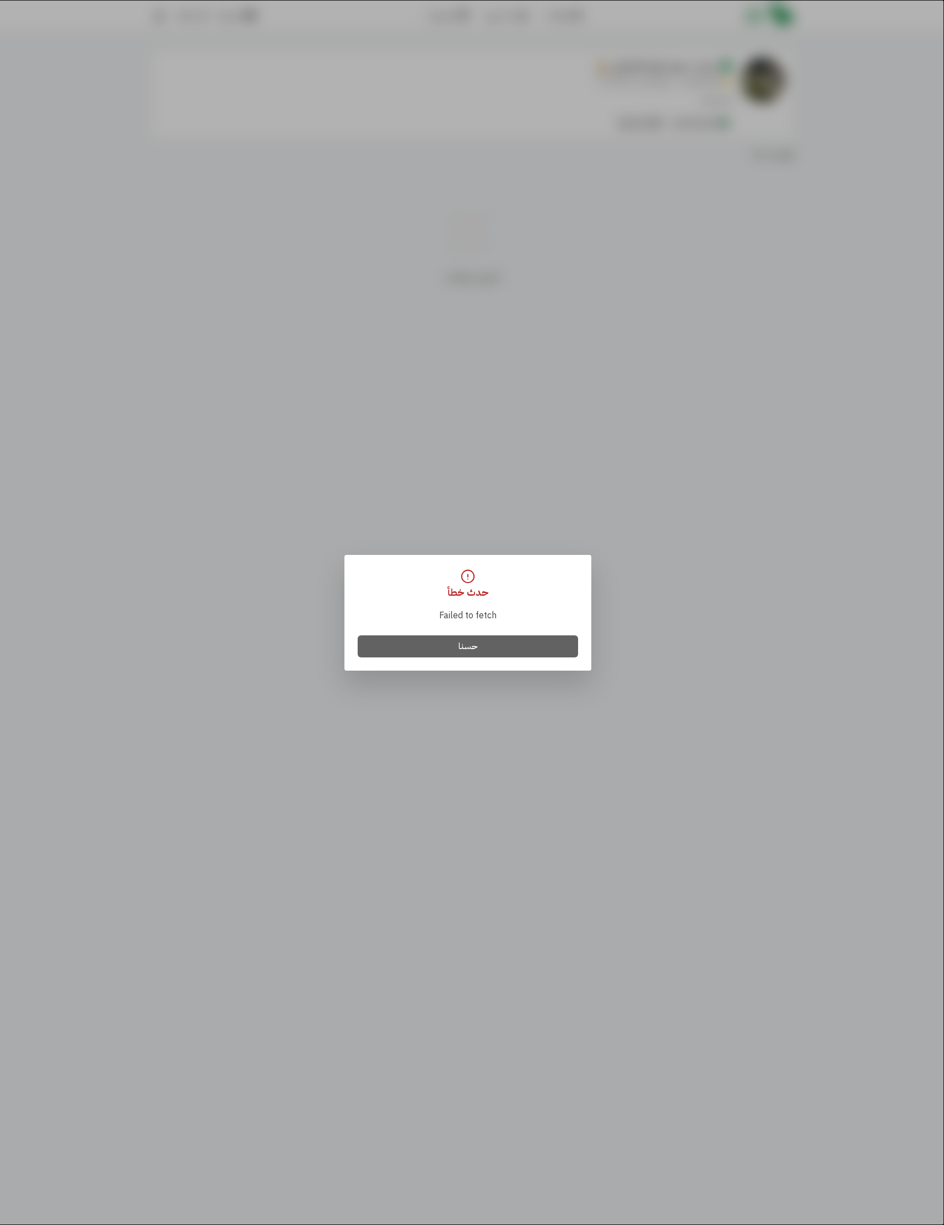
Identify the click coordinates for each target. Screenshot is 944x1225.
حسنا (468, 646)
